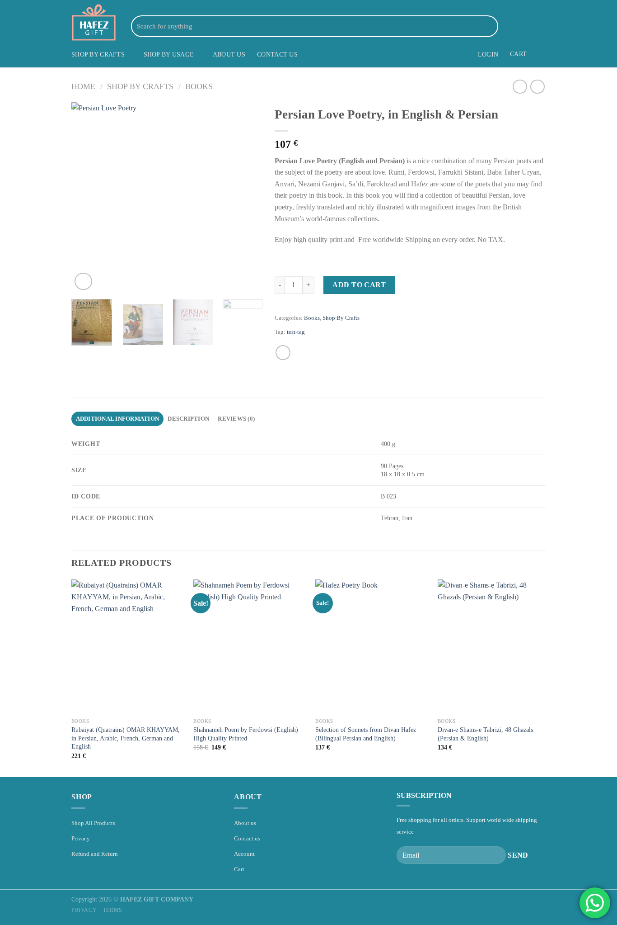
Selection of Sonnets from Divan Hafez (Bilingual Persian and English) (365, 734)
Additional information (117, 419)
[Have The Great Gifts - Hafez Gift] (94, 22)
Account (244, 853)
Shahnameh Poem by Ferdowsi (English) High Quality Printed (245, 734)
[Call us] (539, 26)
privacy (84, 910)
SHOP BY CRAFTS (98, 54)
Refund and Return (94, 853)
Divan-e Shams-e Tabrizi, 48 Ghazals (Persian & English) (485, 734)
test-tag (296, 332)
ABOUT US (229, 54)
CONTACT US (277, 54)
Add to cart (359, 285)
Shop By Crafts (140, 86)
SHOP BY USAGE (169, 54)
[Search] (489, 26)
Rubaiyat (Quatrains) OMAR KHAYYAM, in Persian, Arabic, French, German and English (125, 738)
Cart (239, 869)
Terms (112, 910)
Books (199, 86)
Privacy (80, 838)
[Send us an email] (528, 26)
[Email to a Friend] (283, 352)
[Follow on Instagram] (516, 26)
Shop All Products (93, 823)
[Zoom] (83, 281)
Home (83, 86)
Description (188, 419)
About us (245, 823)
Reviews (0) (236, 419)
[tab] (117, 419)
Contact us (247, 838)
